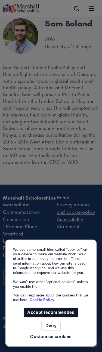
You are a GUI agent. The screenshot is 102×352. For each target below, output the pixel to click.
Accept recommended (51, 312)
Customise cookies (51, 336)
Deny (51, 325)
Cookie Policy (42, 300)
